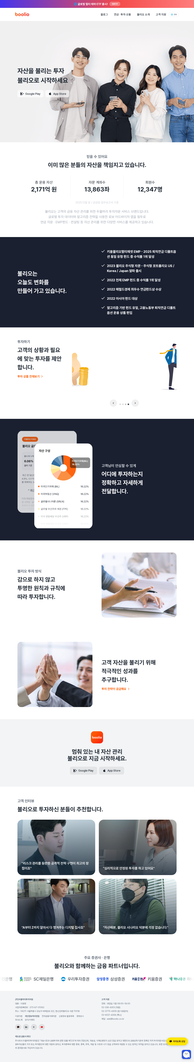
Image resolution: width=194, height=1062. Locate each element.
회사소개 (18, 1020)
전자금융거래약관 (49, 1016)
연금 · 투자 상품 (122, 14)
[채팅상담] (186, 1054)
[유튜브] (42, 1027)
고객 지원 (161, 14)
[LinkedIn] (26, 1027)
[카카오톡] (18, 1027)
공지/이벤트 (30, 1020)
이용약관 (18, 1016)
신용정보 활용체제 (66, 1016)
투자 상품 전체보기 (28, 376)
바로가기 (115, 4)
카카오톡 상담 (179, 1041)
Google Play (32, 93)
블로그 (104, 14)
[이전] (113, 403)
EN (174, 14)
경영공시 (80, 1016)
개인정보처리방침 (32, 1016)
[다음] (135, 403)
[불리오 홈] (22, 14)
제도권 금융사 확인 (23, 1036)
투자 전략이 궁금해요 (114, 689)
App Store (59, 93)
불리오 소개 (143, 14)
